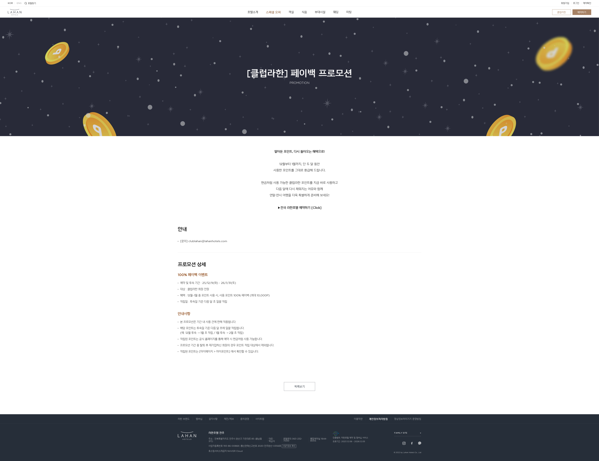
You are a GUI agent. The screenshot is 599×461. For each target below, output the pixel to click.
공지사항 (213, 419)
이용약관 (358, 419)
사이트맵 (260, 419)
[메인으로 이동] (14, 12)
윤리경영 (244, 419)
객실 (291, 12)
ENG (19, 3)
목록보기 (299, 386)
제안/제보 (229, 419)
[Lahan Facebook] (411, 443)
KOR (10, 3)
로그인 (576, 3)
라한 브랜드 (184, 419)
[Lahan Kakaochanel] (419, 443)
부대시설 (320, 12)
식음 (304, 12)
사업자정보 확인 (289, 446)
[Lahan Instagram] (404, 443)
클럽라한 (561, 12)
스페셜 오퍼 (273, 12)
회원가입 (565, 3)
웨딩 (335, 12)
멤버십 (199, 419)
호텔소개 (253, 12)
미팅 (349, 12)
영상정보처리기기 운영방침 (407, 419)
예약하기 (581, 12)
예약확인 (587, 3)
